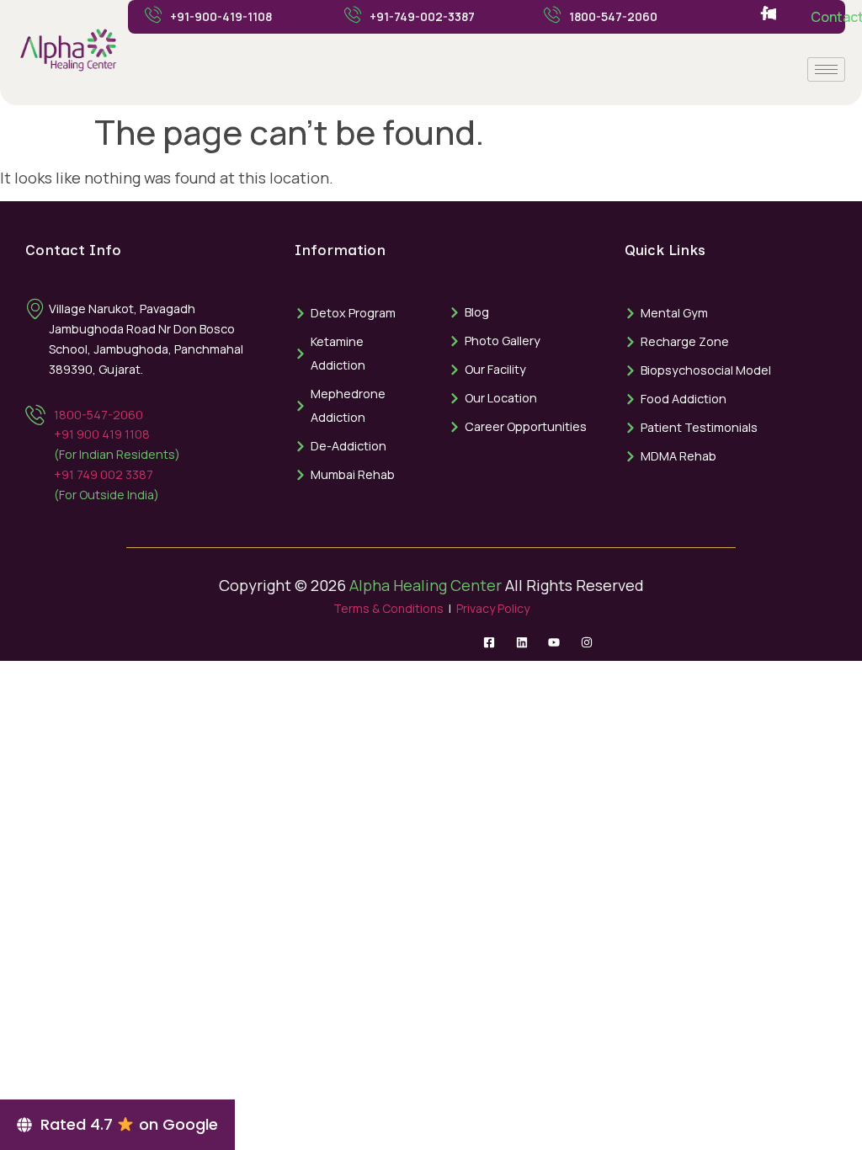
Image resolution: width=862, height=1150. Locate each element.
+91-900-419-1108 (221, 16)
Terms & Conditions (388, 608)
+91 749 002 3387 (103, 474)
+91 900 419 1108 (102, 434)
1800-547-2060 (613, 16)
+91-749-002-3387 (422, 16)
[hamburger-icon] (826, 69)
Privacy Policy (492, 608)
